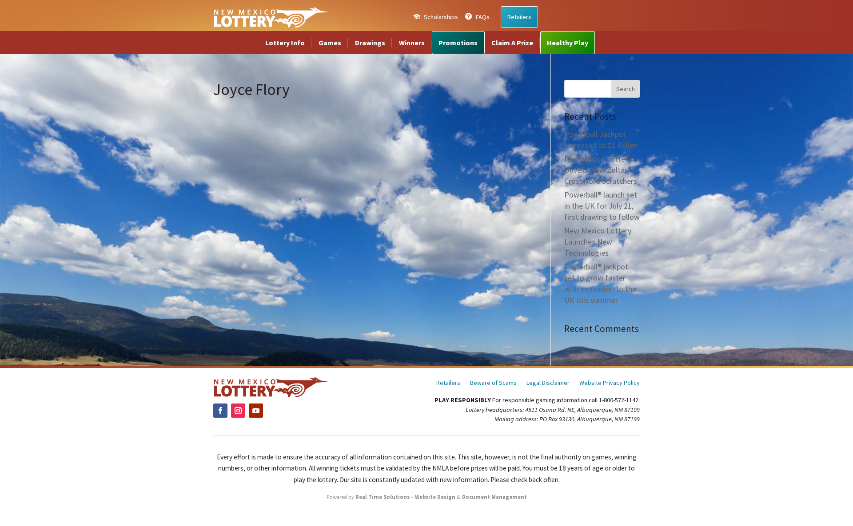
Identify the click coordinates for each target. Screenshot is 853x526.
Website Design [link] (435, 497)
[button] (625, 89)
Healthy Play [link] (567, 42)
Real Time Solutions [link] (382, 497)
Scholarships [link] (441, 17)
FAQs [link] (483, 17)
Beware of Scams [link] (493, 383)
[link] (270, 17)
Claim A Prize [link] (512, 42)
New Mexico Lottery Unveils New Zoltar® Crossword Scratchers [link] (600, 170)
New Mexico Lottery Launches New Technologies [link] (597, 241)
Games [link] (330, 42)
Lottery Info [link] (285, 42)
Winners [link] (412, 42)
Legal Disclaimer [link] (548, 383)
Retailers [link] (519, 17)
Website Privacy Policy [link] (609, 383)
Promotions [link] (458, 42)
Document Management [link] (494, 497)
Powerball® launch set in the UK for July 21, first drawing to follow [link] (602, 206)
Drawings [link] (370, 42)
